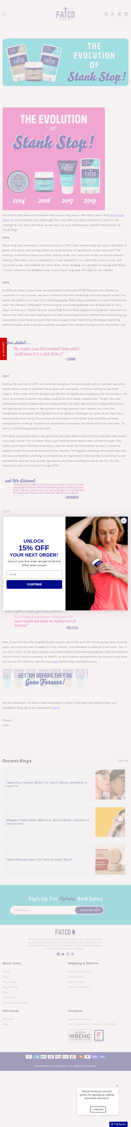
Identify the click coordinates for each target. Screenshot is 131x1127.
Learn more (98, 1109)
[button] (102, 1124)
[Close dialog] (124, 521)
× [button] (117, 1085)
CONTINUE (34, 584)
